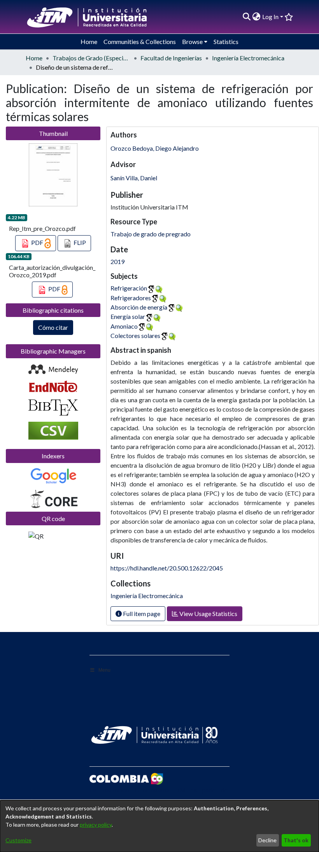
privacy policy (96, 824)
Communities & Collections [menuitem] (139, 41)
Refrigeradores (130, 297)
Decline (267, 840)
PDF (37, 242)
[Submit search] (247, 16)
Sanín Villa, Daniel (133, 177)
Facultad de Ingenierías (171, 58)
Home (34, 58)
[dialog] (159, 826)
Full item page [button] (141, 613)
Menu (104, 670)
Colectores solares (135, 335)
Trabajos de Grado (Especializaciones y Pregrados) (91, 58)
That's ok (296, 840)
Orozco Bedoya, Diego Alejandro (154, 148)
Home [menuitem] (89, 41)
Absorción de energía (138, 307)
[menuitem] (256, 16)
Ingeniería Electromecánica (248, 58)
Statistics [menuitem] (226, 41)
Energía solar (127, 316)
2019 (117, 261)
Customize (18, 840)
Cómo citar (53, 327)
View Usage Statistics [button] (207, 613)
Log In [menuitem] (270, 16)
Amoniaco (124, 326)
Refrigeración (128, 288)
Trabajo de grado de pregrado (150, 234)
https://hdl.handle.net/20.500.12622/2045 (166, 568)
